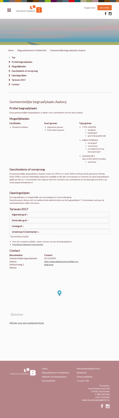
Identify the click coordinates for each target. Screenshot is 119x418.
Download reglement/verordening (27, 244)
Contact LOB (83, 380)
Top (13, 57)
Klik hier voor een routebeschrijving (26, 323)
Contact (15, 84)
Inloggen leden (89, 8)
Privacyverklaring (84, 376)
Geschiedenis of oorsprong (25, 71)
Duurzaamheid (48, 380)
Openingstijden (19, 75)
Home (11, 50)
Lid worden (105, 7)
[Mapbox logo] (16, 314)
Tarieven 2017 (19, 80)
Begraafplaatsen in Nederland (31, 50)
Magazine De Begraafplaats (54, 376)
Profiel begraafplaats (22, 62)
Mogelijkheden (19, 66)
